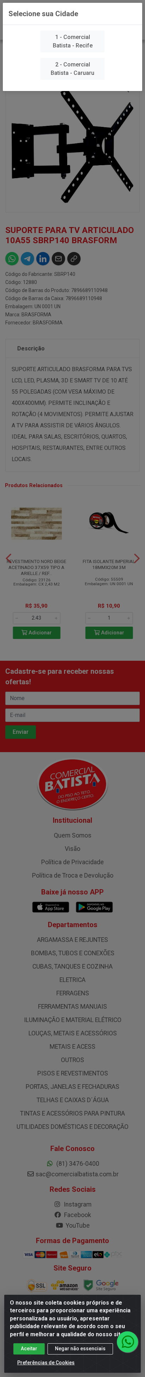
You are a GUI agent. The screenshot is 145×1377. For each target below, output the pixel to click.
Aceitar (29, 1348)
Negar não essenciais (80, 1348)
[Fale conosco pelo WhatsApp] (127, 1341)
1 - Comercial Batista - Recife (73, 41)
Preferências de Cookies (46, 1362)
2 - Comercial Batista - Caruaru (72, 68)
